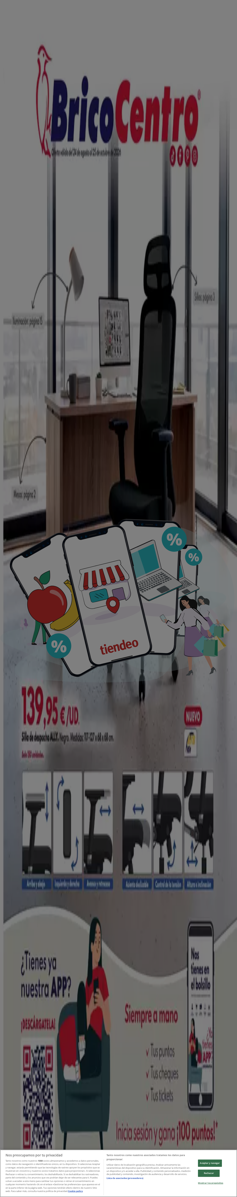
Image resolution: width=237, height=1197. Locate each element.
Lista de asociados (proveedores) (125, 1178)
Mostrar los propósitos (210, 1183)
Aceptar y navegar (210, 1163)
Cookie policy (75, 1191)
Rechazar (209, 1173)
